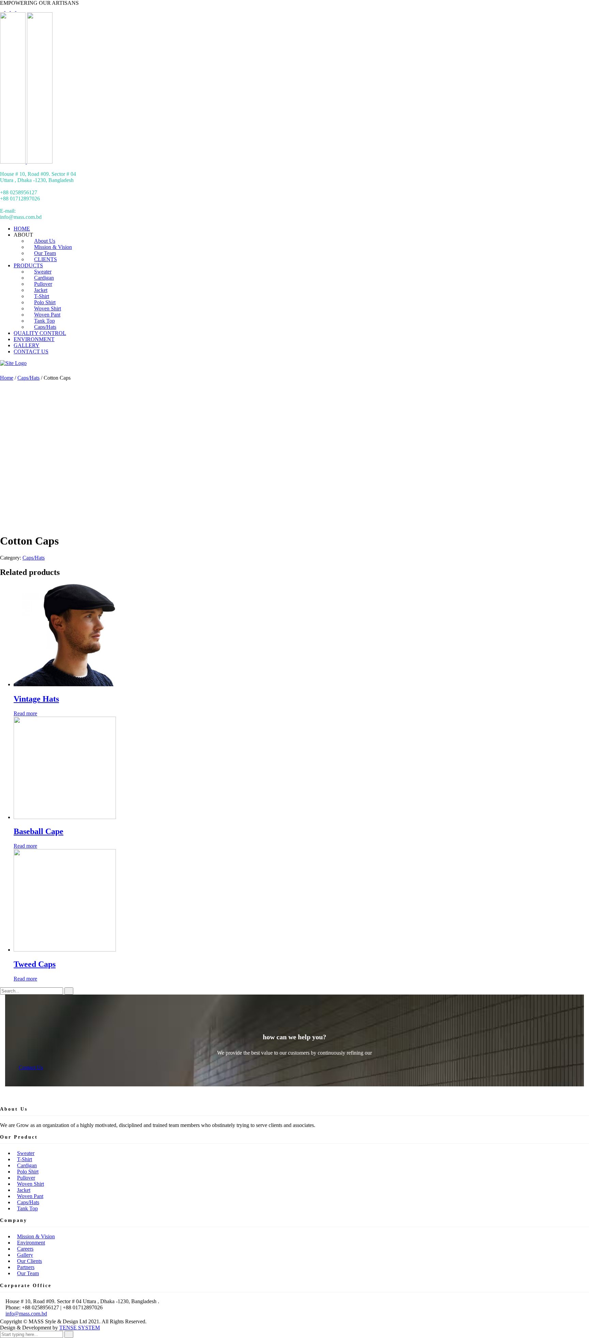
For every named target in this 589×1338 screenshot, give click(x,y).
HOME (22, 228)
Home (6, 378)
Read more (25, 713)
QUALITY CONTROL (40, 333)
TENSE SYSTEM (79, 1327)
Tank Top (27, 1208)
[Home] (13, 363)
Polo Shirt (28, 1171)
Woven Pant (30, 1196)
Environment (31, 1242)
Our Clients (29, 1261)
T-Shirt (24, 1159)
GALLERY (27, 345)
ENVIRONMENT (34, 339)
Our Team (28, 1273)
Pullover (26, 1178)
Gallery (25, 1255)
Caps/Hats (45, 327)
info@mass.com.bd (26, 1313)
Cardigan (27, 1165)
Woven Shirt (30, 1184)
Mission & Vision (36, 1236)
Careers (25, 1249)
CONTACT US (31, 351)
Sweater (25, 1153)
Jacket (23, 1190)
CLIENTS (45, 259)
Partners (25, 1267)
